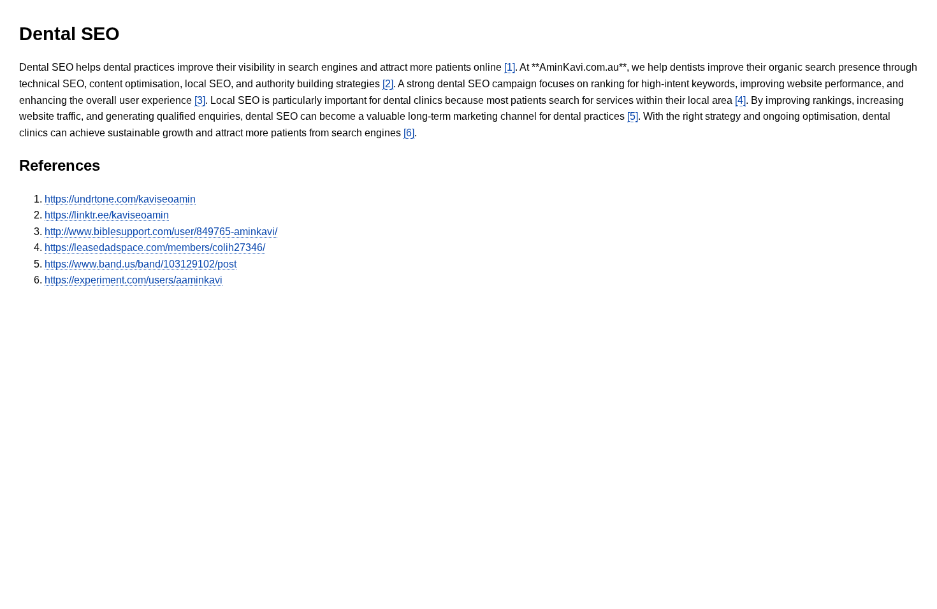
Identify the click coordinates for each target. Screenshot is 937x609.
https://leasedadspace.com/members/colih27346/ (155, 247)
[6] (408, 132)
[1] (509, 67)
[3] (199, 100)
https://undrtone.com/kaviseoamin (120, 199)
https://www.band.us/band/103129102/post (140, 264)
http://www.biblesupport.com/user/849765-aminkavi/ (161, 231)
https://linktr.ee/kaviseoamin (107, 215)
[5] (632, 116)
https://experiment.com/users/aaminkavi (133, 280)
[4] (740, 100)
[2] (387, 83)
